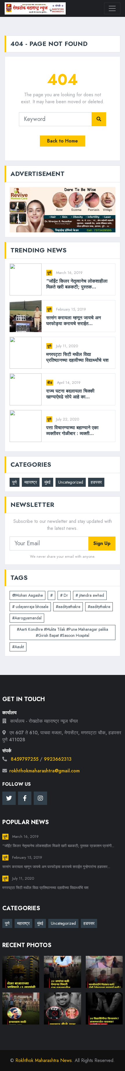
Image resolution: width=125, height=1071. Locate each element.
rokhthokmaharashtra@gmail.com (44, 770)
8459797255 (24, 759)
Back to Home (62, 141)
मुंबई (47, 482)
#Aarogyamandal (27, 618)
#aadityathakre (68, 607)
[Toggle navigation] (112, 8)
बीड (49, 382)
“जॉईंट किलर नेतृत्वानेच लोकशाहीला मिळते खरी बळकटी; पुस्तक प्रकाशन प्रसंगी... (58, 846)
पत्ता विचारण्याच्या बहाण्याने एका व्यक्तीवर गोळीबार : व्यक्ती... (72, 430)
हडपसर (96, 482)
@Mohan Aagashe (27, 595)
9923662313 (58, 759)
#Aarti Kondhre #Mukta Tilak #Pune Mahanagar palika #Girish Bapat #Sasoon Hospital (62, 632)
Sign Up (101, 543)
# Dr (64, 595)
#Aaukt (18, 647)
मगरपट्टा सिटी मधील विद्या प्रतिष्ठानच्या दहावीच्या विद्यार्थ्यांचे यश (77, 357)
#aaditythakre (99, 607)
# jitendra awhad (90, 595)
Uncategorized (70, 482)
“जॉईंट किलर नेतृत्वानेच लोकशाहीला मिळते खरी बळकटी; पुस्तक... (77, 283)
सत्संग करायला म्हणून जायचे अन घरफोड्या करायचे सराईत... (73, 320)
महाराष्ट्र (30, 482)
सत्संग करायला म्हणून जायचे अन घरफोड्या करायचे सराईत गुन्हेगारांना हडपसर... (56, 866)
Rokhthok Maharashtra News (43, 1060)
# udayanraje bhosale (30, 607)
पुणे (49, 272)
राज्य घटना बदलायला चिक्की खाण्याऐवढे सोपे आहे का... (70, 393)
